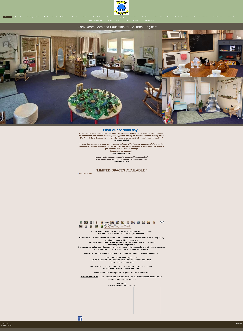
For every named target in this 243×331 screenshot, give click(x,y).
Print (4, 324)
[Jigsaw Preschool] (121, 196)
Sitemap (9, 324)
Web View (239, 323)
